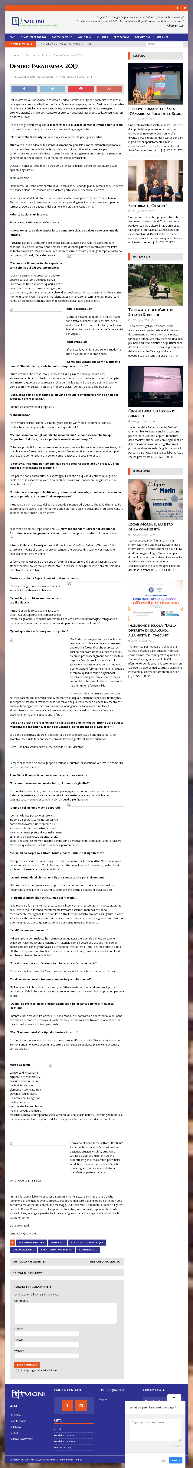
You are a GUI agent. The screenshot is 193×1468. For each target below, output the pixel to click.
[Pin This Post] (81, 89)
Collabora (15, 1427)
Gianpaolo (47, 77)
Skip (163, 1460)
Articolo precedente (29, 1261)
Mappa (103, 1399)
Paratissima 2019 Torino (56, 1249)
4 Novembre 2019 (25, 77)
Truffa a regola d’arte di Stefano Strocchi (150, 312)
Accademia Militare (31, 1242)
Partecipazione (62, 37)
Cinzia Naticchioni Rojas (87, 1242)
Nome (18, 1329)
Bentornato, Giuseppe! (147, 205)
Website (19, 1351)
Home (81, 77)
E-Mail (18, 1340)
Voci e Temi (84, 37)
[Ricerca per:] (164, 44)
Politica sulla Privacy (21, 1439)
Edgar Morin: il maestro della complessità (150, 527)
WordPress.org (62, 1447)
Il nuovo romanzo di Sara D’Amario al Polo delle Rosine (155, 111)
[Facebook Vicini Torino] (177, 8)
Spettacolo (121, 37)
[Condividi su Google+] (109, 89)
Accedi (57, 1429)
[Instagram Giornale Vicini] (185, 8)
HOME (11, 37)
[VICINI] (34, 22)
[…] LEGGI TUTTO (172, 150)
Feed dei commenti (65, 1441)
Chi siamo (15, 1415)
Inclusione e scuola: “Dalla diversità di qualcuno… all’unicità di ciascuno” (152, 630)
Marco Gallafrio (23, 1249)
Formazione (143, 37)
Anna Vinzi (57, 1242)
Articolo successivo (105, 1261)
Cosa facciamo (18, 1421)
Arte (62, 77)
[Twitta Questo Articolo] (52, 89)
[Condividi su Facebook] (24, 89)
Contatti (14, 1433)
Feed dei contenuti (64, 1435)
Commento (21, 1300)
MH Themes (75, 1459)
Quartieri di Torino (33, 37)
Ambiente (162, 37)
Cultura (102, 37)
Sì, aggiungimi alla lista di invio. (38, 1370)
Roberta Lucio (88, 1249)
